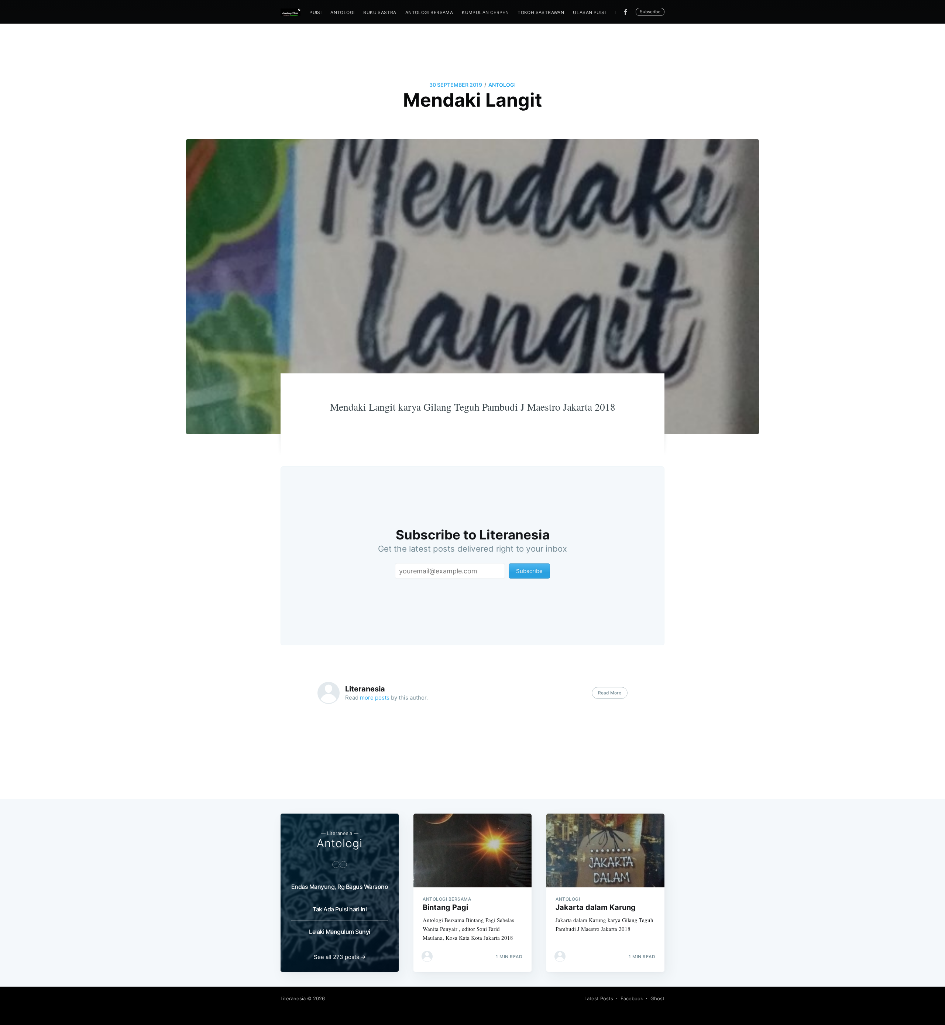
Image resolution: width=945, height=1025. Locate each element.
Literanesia (365, 688)
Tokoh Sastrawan (541, 12)
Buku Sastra (379, 12)
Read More (609, 693)
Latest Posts (598, 998)
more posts (374, 697)
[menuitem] (315, 12)
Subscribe (650, 11)
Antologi (342, 12)
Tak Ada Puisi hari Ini (340, 909)
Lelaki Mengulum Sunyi (339, 931)
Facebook (632, 998)
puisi (315, 12)
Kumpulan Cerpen (485, 12)
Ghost (657, 998)
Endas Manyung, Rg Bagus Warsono (339, 886)
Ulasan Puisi (589, 12)
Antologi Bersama (429, 12)
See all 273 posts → (340, 956)
